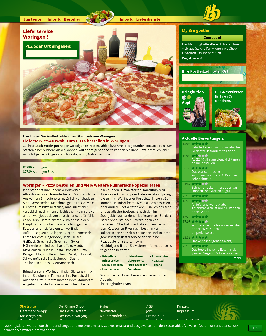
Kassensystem (31, 315)
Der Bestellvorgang (73, 315)
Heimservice (110, 269)
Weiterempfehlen (113, 315)
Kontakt (183, 306)
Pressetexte (155, 315)
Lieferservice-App (33, 311)
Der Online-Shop (71, 306)
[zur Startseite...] (211, 13)
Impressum (186, 311)
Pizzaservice (160, 256)
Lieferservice (135, 260)
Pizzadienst (135, 269)
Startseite (32, 19)
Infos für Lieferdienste (140, 19)
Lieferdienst (135, 256)
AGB (149, 306)
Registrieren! (192, 58)
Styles (104, 306)
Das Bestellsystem (72, 311)
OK (255, 327)
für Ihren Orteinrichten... (229, 96)
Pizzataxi (158, 260)
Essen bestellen (112, 265)
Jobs (149, 311)
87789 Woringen (35, 167)
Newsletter (108, 311)
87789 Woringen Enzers (40, 171)
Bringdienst (110, 256)
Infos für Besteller (64, 19)
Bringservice (110, 260)
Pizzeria (157, 265)
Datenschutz (228, 326)
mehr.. (238, 258)
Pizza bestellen (137, 265)
